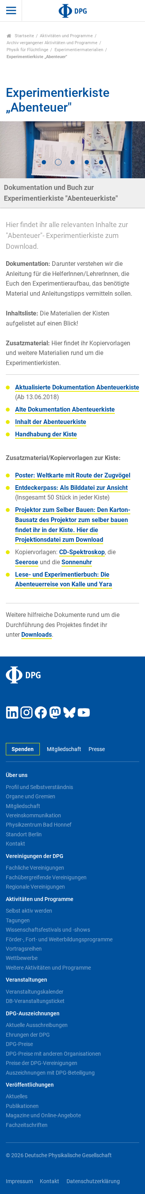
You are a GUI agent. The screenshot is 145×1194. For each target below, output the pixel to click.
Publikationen (22, 1106)
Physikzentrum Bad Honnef (39, 825)
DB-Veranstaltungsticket (35, 1001)
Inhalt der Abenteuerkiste (50, 422)
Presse (96, 749)
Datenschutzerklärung (93, 1181)
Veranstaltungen (26, 980)
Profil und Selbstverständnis (39, 787)
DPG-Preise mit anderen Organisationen (53, 1054)
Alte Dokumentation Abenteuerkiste (65, 409)
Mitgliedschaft (64, 749)
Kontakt (15, 844)
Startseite (24, 35)
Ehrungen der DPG (28, 1035)
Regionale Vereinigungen (35, 887)
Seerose (26, 562)
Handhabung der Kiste (46, 434)
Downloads (36, 634)
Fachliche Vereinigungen (35, 868)
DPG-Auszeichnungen (33, 1013)
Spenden (23, 749)
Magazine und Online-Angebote (43, 1115)
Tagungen (18, 920)
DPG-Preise (19, 1044)
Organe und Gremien (30, 796)
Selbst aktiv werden (29, 911)
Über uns (16, 775)
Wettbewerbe (22, 958)
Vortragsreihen (24, 949)
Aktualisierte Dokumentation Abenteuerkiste (77, 387)
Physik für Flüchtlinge (27, 49)
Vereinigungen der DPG (34, 856)
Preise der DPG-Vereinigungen (41, 1063)
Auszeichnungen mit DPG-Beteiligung (50, 1073)
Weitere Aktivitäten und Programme (48, 968)
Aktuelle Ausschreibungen (37, 1025)
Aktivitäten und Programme (66, 35)
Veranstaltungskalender (34, 992)
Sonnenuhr (76, 562)
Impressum (19, 1181)
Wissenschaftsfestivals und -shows (48, 930)
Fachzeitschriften (27, 1125)
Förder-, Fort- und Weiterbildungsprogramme (59, 939)
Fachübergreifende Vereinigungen (46, 877)
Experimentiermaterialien (79, 49)
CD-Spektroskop (82, 552)
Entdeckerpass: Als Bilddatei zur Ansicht (71, 487)
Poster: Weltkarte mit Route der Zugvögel (72, 475)
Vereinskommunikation (33, 815)
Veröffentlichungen (30, 1085)
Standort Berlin (24, 834)
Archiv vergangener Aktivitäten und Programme (52, 42)
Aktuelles (16, 1096)
